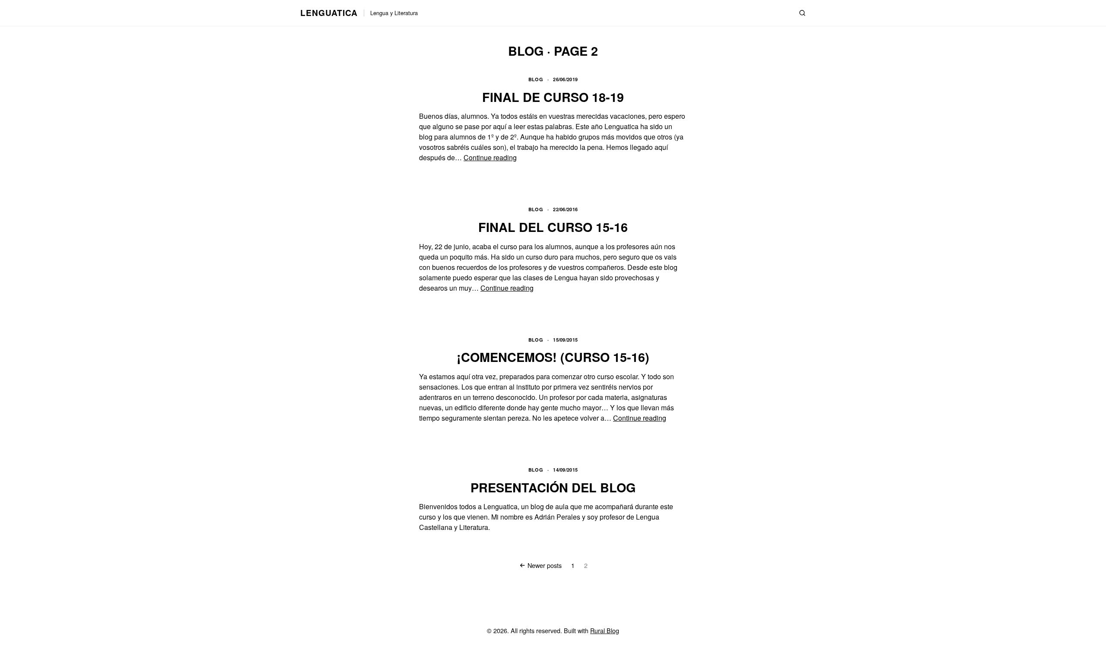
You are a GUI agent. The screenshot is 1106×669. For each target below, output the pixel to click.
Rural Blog (604, 630)
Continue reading (490, 157)
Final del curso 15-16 (553, 227)
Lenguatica (329, 12)
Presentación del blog (553, 487)
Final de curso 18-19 (553, 97)
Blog (535, 79)
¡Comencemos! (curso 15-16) (553, 357)
